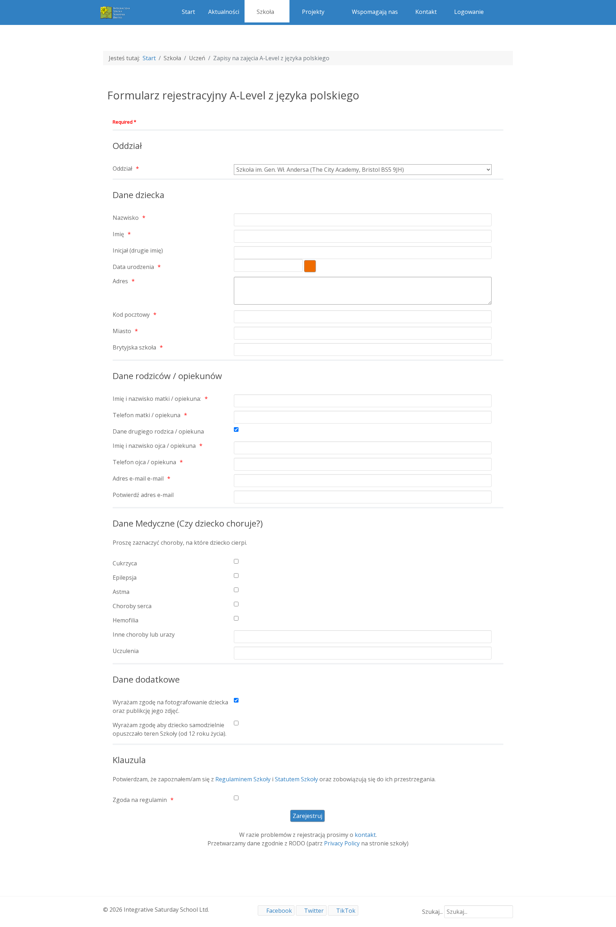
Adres (120, 281)
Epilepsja (125, 577)
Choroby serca (132, 606)
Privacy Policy (342, 843)
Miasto (122, 331)
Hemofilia (125, 620)
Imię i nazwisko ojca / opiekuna (154, 446)
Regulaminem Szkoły (243, 779)
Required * (124, 122)
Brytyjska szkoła (134, 347)
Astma (121, 592)
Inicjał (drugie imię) (138, 250)
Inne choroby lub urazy (144, 634)
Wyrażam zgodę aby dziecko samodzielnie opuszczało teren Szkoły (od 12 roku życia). (169, 729)
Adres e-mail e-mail (138, 478)
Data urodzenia (133, 267)
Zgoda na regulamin (140, 800)
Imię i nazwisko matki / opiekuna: (157, 399)
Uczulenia (126, 651)
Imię (118, 234)
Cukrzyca (125, 563)
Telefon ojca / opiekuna (144, 462)
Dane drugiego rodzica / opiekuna (158, 431)
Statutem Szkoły (296, 779)
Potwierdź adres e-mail (143, 495)
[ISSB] (115, 12)
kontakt (365, 835)
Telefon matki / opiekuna (146, 415)
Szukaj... (432, 912)
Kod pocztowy (131, 315)
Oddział (122, 168)
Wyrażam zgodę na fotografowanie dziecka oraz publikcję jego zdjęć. (170, 706)
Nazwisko (126, 218)
